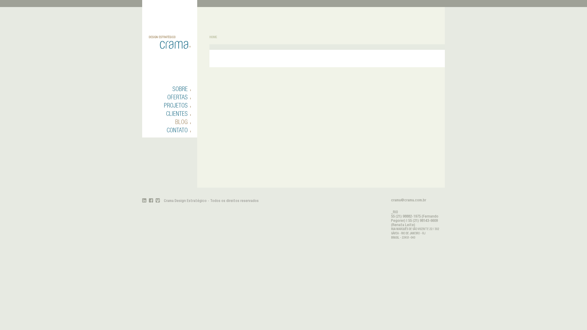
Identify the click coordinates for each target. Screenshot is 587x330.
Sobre (180, 88)
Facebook (151, 200)
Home (213, 37)
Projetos (176, 105)
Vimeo (158, 200)
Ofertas (177, 97)
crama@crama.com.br (408, 200)
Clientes (177, 113)
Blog (181, 121)
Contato (177, 130)
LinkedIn (144, 200)
